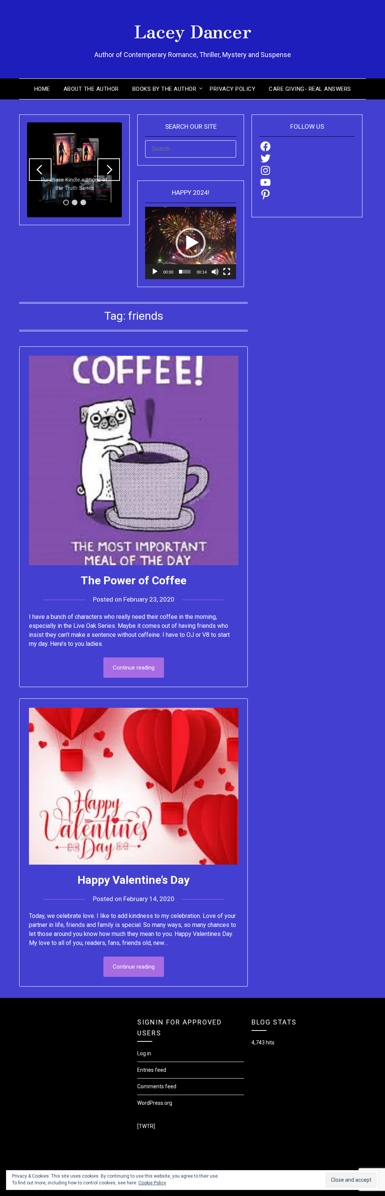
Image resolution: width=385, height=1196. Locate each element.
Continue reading (134, 667)
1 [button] (66, 202)
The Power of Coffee (133, 580)
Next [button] (108, 169)
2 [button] (74, 202)
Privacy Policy (232, 89)
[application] (190, 243)
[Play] (155, 271)
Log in (144, 1053)
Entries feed (151, 1070)
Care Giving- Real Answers (310, 89)
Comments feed (156, 1086)
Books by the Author (164, 89)
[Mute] (215, 271)
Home (42, 89)
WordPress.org (154, 1103)
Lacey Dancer (193, 30)
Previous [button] (40, 169)
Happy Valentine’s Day (133, 879)
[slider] (185, 272)
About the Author (91, 89)
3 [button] (83, 202)
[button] (191, 243)
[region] (74, 169)
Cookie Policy (152, 1182)
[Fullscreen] (226, 271)
